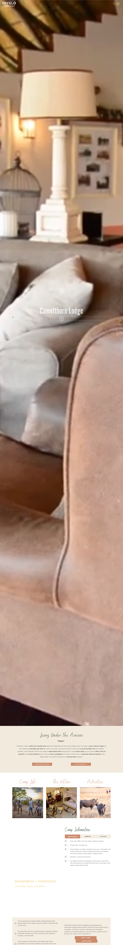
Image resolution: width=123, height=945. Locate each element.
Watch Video (85, 938)
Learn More (86, 941)
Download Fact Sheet (42, 764)
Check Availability (81, 764)
